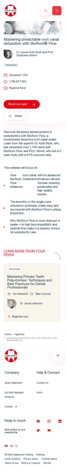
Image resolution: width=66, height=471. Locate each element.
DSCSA (47, 463)
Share (18, 116)
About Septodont (13, 383)
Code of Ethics (12, 459)
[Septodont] (10, 10)
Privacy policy (30, 459)
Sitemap (40, 455)
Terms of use (11, 463)
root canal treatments (30, 177)
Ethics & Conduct (30, 463)
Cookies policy (49, 459)
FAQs (39, 393)
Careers (9, 407)
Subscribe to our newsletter (15, 431)
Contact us (42, 383)
